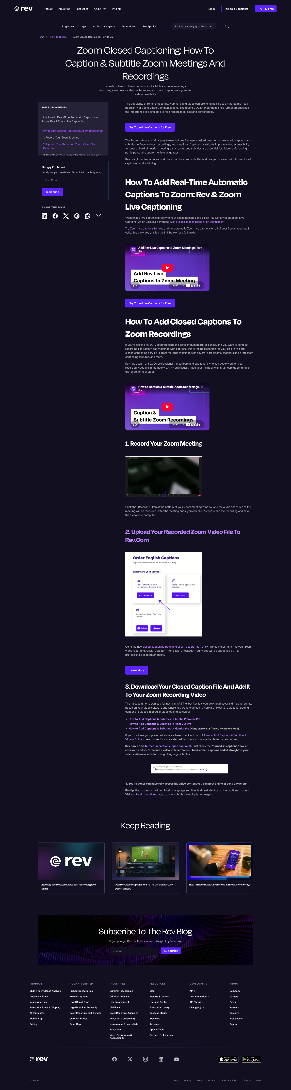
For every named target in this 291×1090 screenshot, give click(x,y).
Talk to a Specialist (236, 8)
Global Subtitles (78, 1018)
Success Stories (159, 1013)
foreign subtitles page (149, 794)
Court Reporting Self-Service (85, 1013)
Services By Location (161, 1035)
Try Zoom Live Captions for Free (150, 127)
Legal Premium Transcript (84, 1007)
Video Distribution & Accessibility (121, 1036)
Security (234, 1013)
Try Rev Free (266, 8)
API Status (196, 1002)
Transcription (129, 26)
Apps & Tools (157, 1029)
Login (258, 1080)
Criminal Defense (119, 996)
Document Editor (39, 996)
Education (115, 1029)
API (192, 991)
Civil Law (115, 1007)
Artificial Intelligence (104, 26)
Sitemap (247, 1080)
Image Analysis (38, 1002)
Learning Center (158, 1002)
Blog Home (68, 26)
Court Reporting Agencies (124, 1013)
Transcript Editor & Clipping (45, 1007)
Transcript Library (159, 1007)
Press (233, 1002)
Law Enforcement (119, 1002)
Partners (234, 1007)
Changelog (196, 1007)
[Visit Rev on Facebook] (114, 1059)
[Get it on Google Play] (251, 1059)
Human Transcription (81, 991)
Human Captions (79, 996)
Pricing (34, 1024)
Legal (83, 26)
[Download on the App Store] (228, 1059)
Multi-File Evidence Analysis (45, 991)
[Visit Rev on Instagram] (145, 1059)
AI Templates (37, 1013)
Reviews (154, 1024)
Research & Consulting (122, 1018)
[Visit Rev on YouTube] (176, 1059)
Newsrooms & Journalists (124, 1024)
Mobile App (36, 1018)
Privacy (211, 1080)
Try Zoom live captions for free (144, 228)
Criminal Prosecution (121, 991)
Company (235, 991)
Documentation (199, 996)
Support (234, 1024)
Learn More (137, 670)
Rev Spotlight (150, 26)
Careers (234, 996)
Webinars (155, 1018)
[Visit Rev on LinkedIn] (161, 1059)
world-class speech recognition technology (196, 221)
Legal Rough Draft (79, 1002)
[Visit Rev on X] (130, 1059)
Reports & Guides (159, 996)
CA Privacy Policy (229, 1080)
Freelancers (236, 1018)
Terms (200, 1080)
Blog (152, 991)
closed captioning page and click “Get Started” (171, 646)
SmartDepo (76, 1024)
